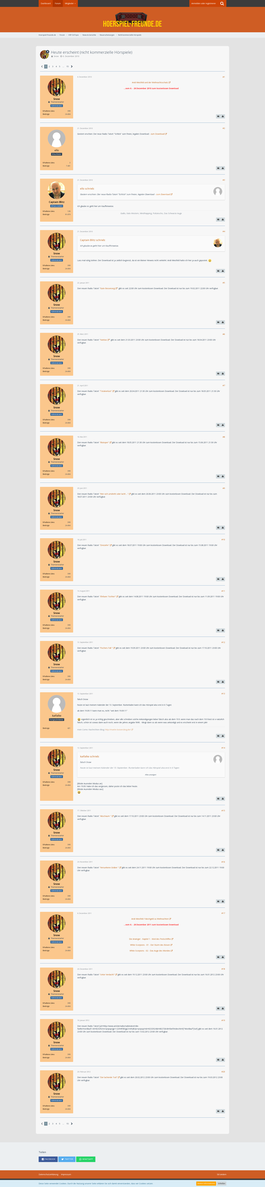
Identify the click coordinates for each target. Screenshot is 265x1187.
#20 (223, 1071)
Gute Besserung (107, 288)
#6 (224, 334)
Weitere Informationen (206, 1183)
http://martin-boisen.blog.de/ (118, 729)
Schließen (221, 1183)
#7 (224, 385)
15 (67, 66)
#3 (224, 180)
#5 (224, 282)
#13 (223, 693)
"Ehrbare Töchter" (108, 596)
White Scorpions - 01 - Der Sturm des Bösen (150, 945)
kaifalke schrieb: (89, 756)
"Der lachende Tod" (108, 1077)
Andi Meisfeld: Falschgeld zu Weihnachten (150, 918)
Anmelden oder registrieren (203, 3)
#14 (223, 747)
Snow (56, 56)
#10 (223, 539)
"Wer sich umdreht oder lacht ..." (114, 494)
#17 (223, 913)
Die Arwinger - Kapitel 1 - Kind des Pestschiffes (150, 939)
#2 (224, 128)
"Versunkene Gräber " (109, 867)
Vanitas (103, 339)
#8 (224, 437)
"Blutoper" (104, 442)
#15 (223, 810)
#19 (223, 1020)
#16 (223, 862)
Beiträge (46, 114)
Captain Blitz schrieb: (92, 240)
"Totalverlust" (106, 391)
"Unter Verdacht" (107, 974)
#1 (224, 77)
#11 (223, 591)
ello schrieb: (87, 188)
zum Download (157, 134)
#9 (224, 488)
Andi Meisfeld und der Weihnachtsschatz (150, 82)
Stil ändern (221, 1174)
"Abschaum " (105, 816)
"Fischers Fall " (106, 648)
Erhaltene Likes (48, 111)
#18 (223, 969)
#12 (223, 642)
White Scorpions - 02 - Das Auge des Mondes (150, 950)
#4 (224, 231)
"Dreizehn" (104, 545)
